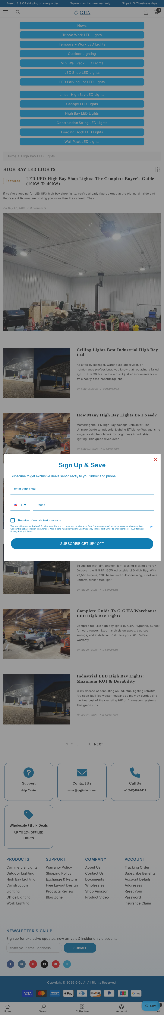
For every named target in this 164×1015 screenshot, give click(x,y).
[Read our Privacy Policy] (151, 527)
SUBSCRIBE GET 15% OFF (82, 544)
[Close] (155, 459)
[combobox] (20, 505)
